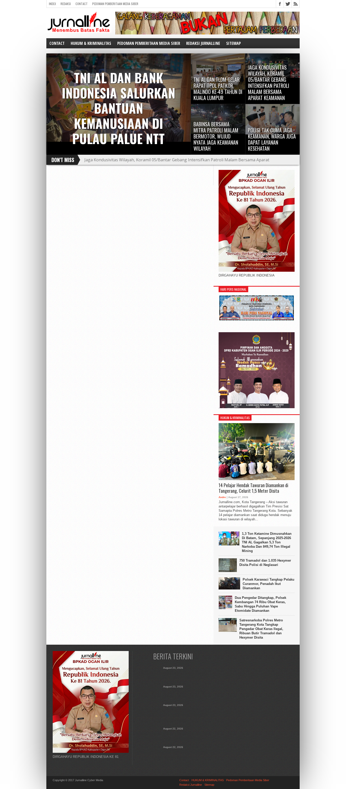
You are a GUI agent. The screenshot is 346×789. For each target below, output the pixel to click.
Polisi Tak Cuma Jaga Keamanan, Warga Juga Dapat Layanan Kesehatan (173, 754)
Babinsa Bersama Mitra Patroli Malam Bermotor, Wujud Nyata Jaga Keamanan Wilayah (173, 736)
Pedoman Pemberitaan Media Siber (115, 4)
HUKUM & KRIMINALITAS (91, 43)
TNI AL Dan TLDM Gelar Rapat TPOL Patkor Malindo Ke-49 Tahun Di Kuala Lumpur (173, 694)
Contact (81, 4)
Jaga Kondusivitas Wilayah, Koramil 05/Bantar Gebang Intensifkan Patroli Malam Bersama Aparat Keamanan (176, 162)
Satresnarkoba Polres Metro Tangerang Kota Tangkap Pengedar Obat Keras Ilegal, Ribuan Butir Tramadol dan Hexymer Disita (261, 628)
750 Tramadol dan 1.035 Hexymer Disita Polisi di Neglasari (265, 563)
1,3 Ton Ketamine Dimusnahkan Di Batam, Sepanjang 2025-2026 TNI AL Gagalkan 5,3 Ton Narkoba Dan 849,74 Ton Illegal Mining (267, 542)
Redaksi (66, 4)
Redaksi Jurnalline (203, 43)
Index (52, 4)
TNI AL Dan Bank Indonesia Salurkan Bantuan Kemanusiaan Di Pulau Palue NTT (173, 675)
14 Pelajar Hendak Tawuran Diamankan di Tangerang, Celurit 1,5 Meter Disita (253, 488)
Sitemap (233, 43)
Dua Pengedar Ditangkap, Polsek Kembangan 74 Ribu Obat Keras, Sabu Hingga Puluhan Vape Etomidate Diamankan (260, 604)
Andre (222, 497)
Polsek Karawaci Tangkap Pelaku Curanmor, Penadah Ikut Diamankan (268, 584)
